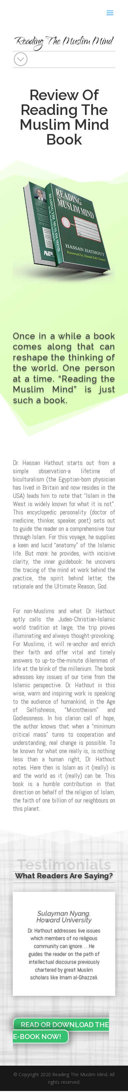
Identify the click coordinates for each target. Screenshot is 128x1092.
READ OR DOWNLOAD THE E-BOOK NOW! (61, 1031)
